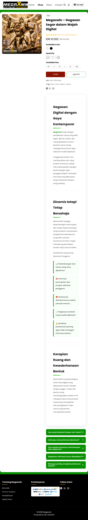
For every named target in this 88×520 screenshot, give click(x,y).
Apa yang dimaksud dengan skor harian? (66, 432)
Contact (58, 5)
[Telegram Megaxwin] (61, 488)
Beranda (5, 488)
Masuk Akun (7, 499)
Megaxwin (57, 132)
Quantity (50, 53)
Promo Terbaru (8, 492)
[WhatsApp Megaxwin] (65, 488)
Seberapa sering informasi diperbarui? (66, 440)
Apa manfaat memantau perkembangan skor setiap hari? (66, 448)
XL (70, 66)
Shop (40, 5)
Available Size (52, 62)
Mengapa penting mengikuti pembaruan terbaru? (66, 465)
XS (48, 66)
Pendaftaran (7, 495)
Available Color (53, 44)
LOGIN (55, 74)
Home (32, 5)
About (49, 5)
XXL (77, 66)
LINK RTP (76, 74)
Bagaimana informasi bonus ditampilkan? (66, 456)
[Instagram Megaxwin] (68, 488)
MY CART (80, 5)
